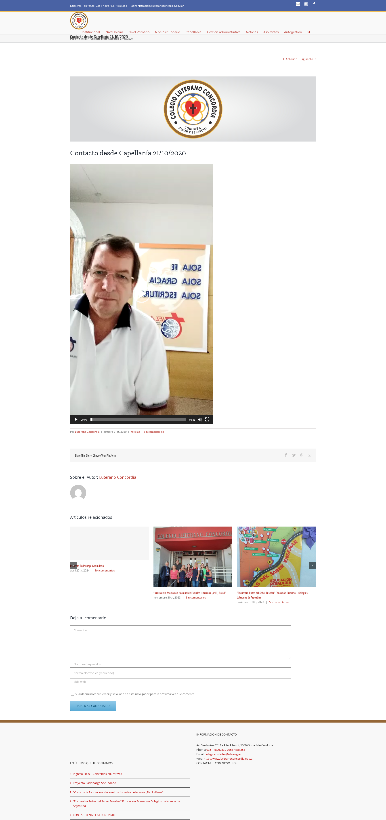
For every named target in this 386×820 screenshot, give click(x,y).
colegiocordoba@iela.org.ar (223, 750)
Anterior (291, 59)
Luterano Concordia (87, 432)
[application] (141, 294)
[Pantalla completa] (207, 419)
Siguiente (307, 59)
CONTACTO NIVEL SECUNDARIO (86, 592)
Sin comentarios (154, 432)
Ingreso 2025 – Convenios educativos (173, 592)
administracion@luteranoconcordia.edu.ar (157, 6)
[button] (309, 32)
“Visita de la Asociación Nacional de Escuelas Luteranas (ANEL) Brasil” (118, 788)
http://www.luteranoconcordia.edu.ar (229, 754)
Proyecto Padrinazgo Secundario (254, 565)
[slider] (138, 419)
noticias (135, 432)
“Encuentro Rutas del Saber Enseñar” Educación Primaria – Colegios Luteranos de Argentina (126, 799)
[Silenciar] (200, 419)
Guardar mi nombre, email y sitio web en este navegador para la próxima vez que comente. (135, 689)
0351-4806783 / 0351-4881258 (225, 745)
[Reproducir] (76, 419)
